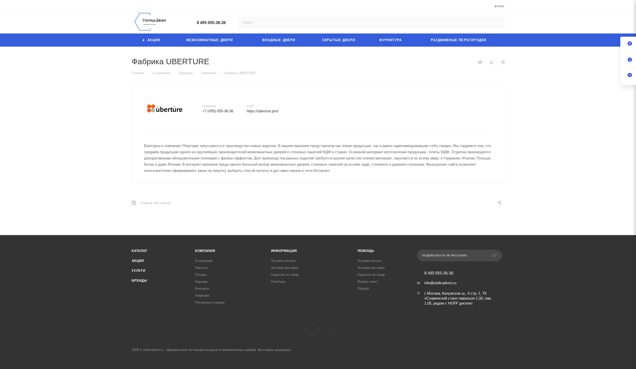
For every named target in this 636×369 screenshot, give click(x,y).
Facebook (299, 330)
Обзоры (363, 288)
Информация (284, 251)
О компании (204, 261)
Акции (138, 261)
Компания (205, 251)
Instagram (311, 330)
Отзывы (201, 275)
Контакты (202, 288)
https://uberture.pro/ (262, 111)
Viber (324, 330)
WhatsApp (337, 330)
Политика (278, 281)
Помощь (366, 251)
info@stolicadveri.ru (440, 283)
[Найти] (498, 22)
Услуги (138, 271)
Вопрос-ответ (368, 281)
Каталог (140, 251)
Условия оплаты (283, 261)
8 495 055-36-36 (211, 23)
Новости (201, 268)
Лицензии (202, 295)
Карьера (201, 281)
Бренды (139, 280)
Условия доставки (284, 268)
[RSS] (491, 62)
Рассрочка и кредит (210, 302)
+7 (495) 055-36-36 (217, 111)
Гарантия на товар (284, 275)
